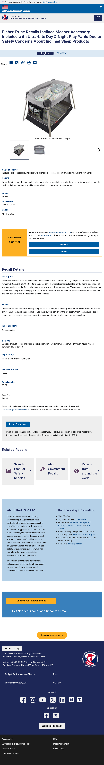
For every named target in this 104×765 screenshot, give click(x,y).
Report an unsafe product (52, 635)
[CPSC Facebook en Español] (47, 715)
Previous (5, 150)
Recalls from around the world (89, 471)
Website (64, 244)
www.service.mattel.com (60, 232)
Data (55, 674)
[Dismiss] (101, 7)
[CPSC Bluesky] (72, 700)
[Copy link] (35, 63)
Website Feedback (52, 725)
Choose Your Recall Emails (31, 600)
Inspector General (61, 743)
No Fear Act (58, 748)
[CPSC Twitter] (53, 700)
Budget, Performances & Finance (20, 674)
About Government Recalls (56, 469)
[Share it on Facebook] (11, 63)
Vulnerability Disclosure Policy (16, 743)
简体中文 (62, 53)
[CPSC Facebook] (24, 700)
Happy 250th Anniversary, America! (16, 10)
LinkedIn (78, 525)
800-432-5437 (47, 235)
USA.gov (57, 682)
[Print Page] (29, 63)
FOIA (55, 739)
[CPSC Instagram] (33, 700)
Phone (64, 251)
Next (98, 150)
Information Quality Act (16, 682)
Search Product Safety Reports (19, 471)
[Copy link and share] (23, 63)
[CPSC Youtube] (43, 700)
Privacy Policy (8, 748)
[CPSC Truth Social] (80, 700)
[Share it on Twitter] (17, 63)
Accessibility (7, 739)
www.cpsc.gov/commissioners (15, 409)
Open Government (10, 753)
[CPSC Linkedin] (63, 700)
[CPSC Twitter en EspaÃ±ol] (56, 715)
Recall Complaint (18, 424)
